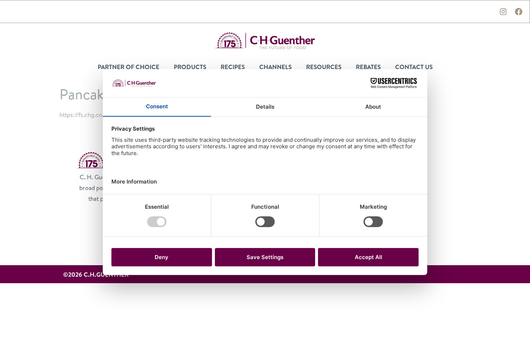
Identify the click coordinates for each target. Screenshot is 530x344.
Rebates (368, 67)
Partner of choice (128, 67)
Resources (323, 67)
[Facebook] (518, 11)
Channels (275, 67)
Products (190, 67)
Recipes (233, 67)
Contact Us (414, 67)
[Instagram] (503, 11)
